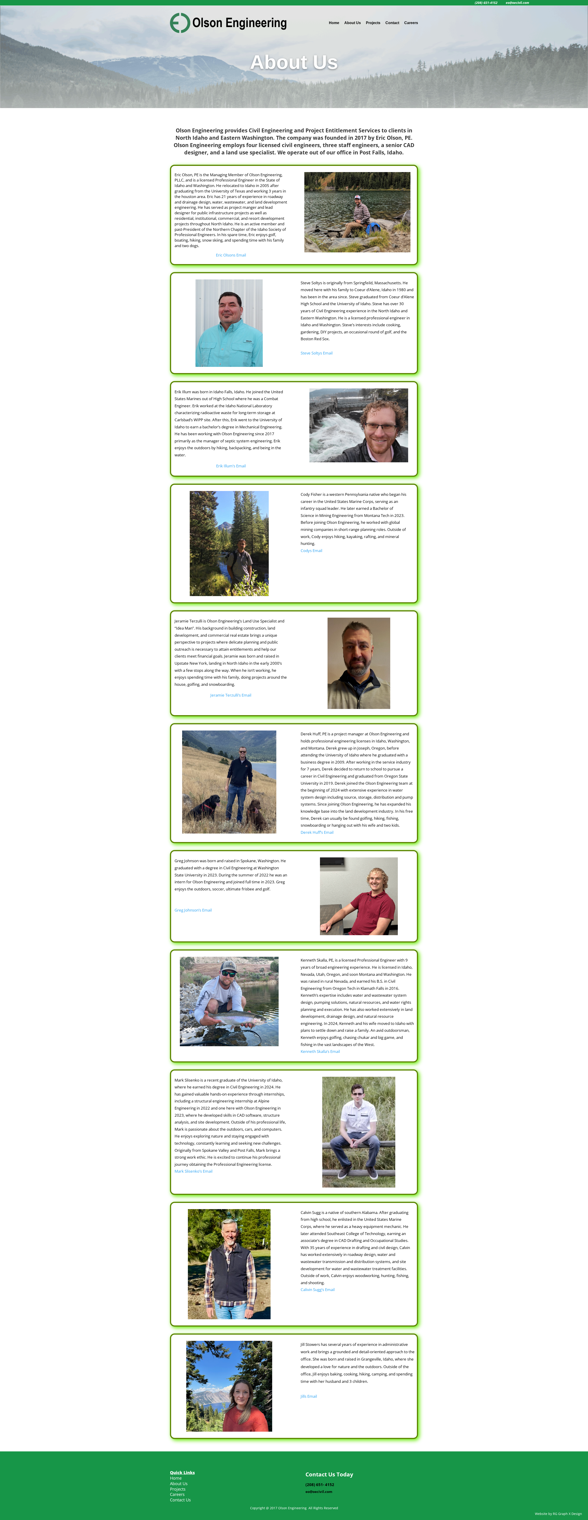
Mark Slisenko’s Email (193, 1171)
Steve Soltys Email (317, 353)
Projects (373, 23)
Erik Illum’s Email (231, 466)
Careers (411, 23)
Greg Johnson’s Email (193, 910)
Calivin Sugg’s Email (318, 1289)
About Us (352, 23)
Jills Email (309, 1396)
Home (334, 23)
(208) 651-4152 (486, 2)
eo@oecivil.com (517, 2)
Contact (392, 23)
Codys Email (311, 550)
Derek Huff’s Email (317, 832)
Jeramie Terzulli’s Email (230, 695)
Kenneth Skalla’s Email (320, 1051)
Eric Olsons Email (231, 255)
